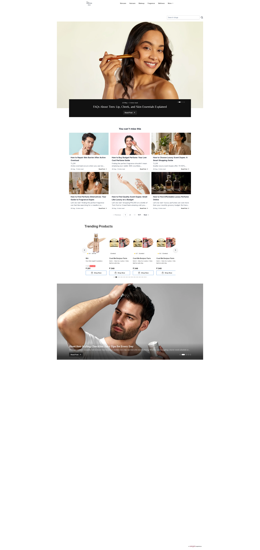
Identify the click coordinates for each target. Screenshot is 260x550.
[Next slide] (175, 250)
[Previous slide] (84, 250)
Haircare (132, 3)
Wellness (161, 3)
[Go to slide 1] (180, 354)
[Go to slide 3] (185, 354)
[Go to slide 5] (190, 354)
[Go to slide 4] (188, 354)
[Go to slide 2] (182, 354)
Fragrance (151, 3)
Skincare (123, 3)
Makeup (141, 3)
